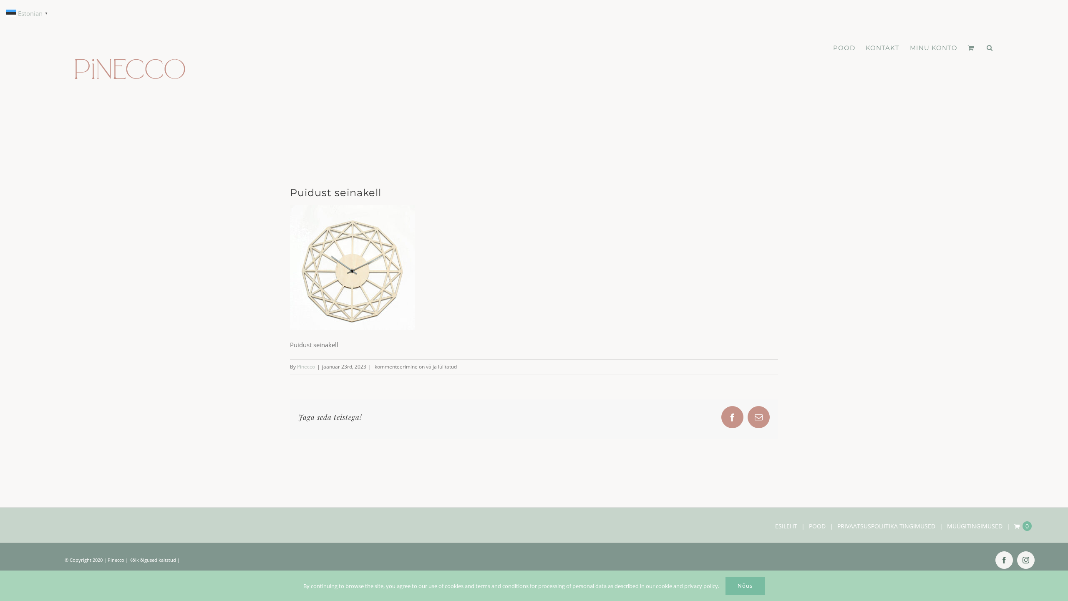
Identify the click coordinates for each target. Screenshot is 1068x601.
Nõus (745, 585)
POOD (817, 526)
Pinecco (306, 366)
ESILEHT (786, 526)
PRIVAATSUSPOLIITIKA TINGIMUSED (886, 526)
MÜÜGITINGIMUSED (975, 526)
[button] (990, 48)
